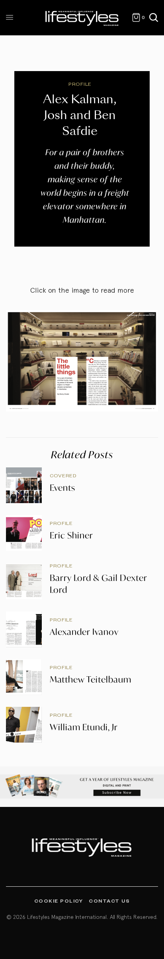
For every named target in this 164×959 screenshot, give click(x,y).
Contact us (109, 900)
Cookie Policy (58, 900)
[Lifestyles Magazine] (82, 17)
